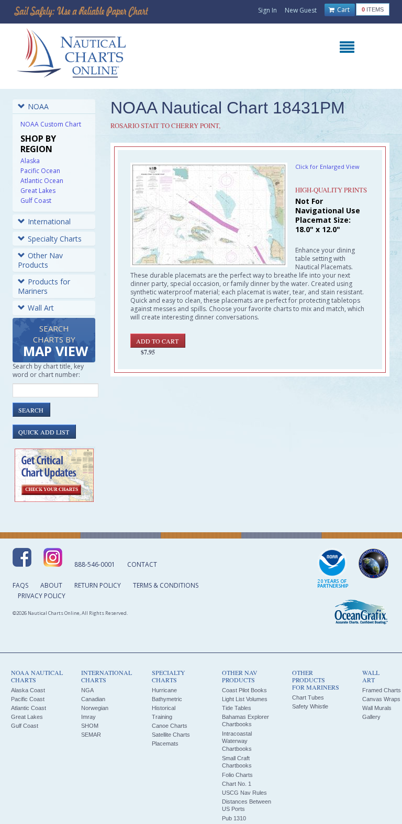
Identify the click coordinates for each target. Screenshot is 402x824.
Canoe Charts (169, 726)
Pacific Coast (27, 699)
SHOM (89, 726)
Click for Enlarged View (327, 166)
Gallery (371, 717)
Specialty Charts (55, 239)
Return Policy (97, 585)
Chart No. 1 (236, 784)
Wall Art (41, 308)
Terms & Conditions (165, 585)
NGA (87, 690)
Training (162, 717)
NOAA (38, 106)
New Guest (301, 10)
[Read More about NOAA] (333, 569)
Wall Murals (377, 708)
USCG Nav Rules (244, 792)
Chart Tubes (308, 697)
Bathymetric (167, 699)
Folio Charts (237, 775)
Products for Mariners (44, 286)
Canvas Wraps (381, 699)
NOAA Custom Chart (50, 124)
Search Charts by (55, 341)
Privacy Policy (41, 595)
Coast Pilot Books (244, 690)
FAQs (20, 585)
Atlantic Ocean (41, 180)
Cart (343, 9)
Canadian (93, 699)
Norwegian (94, 708)
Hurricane (164, 690)
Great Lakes (37, 190)
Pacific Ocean (40, 170)
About (51, 585)
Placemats (165, 743)
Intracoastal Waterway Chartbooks (237, 741)
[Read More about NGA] (373, 563)
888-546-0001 (94, 564)
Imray (88, 717)
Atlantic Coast (28, 708)
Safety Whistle (310, 706)
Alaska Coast (28, 690)
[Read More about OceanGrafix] (360, 613)
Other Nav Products (40, 260)
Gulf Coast (35, 200)
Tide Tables (236, 708)
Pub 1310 (234, 818)
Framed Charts (381, 690)
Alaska (30, 160)
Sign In (267, 10)
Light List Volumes (244, 699)
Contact (142, 564)
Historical (163, 708)
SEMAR (91, 734)
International (49, 221)
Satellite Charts (171, 734)
